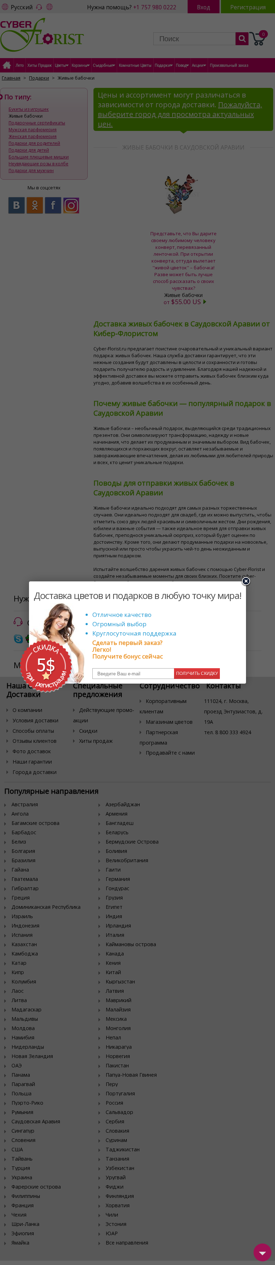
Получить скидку (197, 673)
